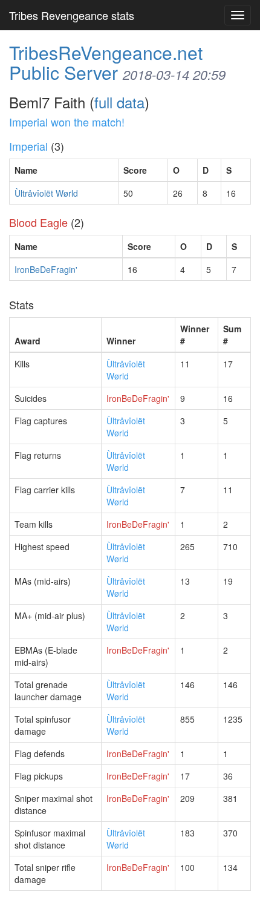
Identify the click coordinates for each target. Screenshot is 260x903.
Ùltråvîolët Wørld (46, 193)
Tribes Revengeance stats (71, 15)
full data (119, 102)
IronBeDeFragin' (46, 269)
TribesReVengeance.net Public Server (106, 62)
